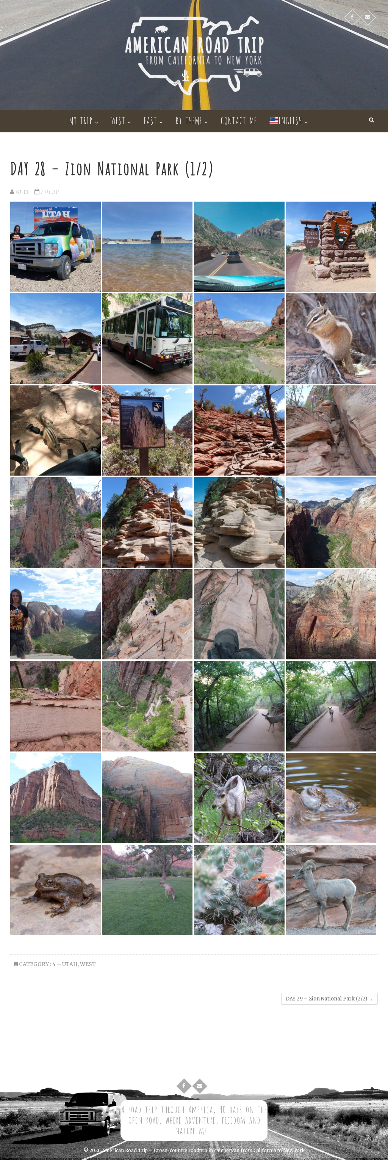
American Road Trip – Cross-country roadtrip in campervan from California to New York (203, 1150)
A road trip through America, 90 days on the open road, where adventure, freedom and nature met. (194, 1119)
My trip (80, 120)
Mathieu (21, 191)
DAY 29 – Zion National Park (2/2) (329, 999)
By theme (188, 120)
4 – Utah (65, 964)
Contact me (239, 120)
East (150, 120)
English (290, 120)
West (118, 120)
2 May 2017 (49, 191)
